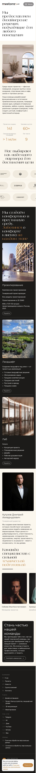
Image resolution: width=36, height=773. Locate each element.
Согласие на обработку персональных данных (18, 747)
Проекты (8, 681)
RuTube (8, 730)
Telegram (8, 717)
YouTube (8, 726)
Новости (8, 684)
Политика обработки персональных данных (17, 741)
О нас (6, 678)
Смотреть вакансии (14, 658)
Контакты (8, 690)
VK (6, 720)
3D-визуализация (11, 706)
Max (7, 733)
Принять (27, 765)
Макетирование (10, 709)
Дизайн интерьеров (11, 698)
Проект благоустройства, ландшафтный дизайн (18, 702)
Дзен (7, 723)
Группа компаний (11, 687)
